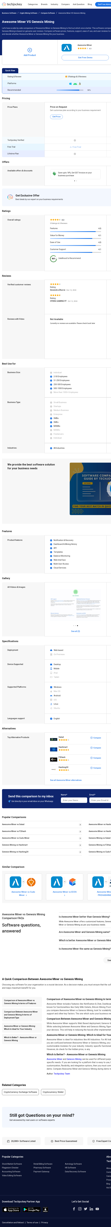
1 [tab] (74, 180)
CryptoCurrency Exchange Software (20, 1092)
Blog (90, 4)
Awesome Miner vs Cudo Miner (16, 838)
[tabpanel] (75, 174)
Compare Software (48, 13)
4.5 (99, 228)
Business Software (9, 13)
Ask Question (78, 4)
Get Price (56, 117)
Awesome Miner (85, 45)
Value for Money (57, 235)
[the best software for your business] (12, 5)
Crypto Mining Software (28, 13)
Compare (65, 4)
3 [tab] (77, 625)
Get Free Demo (85, 57)
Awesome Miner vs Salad (13, 824)
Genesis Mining (74, 1059)
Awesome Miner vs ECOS (64, 892)
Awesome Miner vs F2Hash (14, 831)
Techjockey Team (62, 1073)
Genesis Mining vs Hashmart (14, 845)
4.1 (99, 235)
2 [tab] (76, 180)
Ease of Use (55, 242)
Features (54, 228)
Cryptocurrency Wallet (53, 1092)
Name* (64, 795)
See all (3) (75, 631)
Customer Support (58, 249)
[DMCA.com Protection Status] (45, 1211)
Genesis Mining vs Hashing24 (15, 852)
